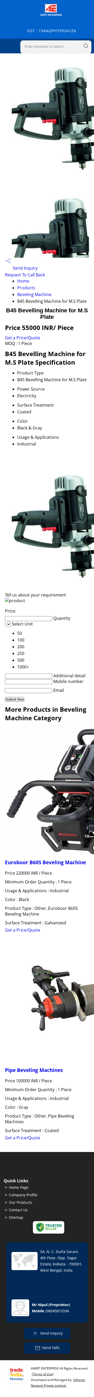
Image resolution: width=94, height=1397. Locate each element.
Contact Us (18, 1209)
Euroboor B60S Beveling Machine (45, 862)
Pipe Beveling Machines (34, 1070)
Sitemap (16, 1217)
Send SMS (51, 1347)
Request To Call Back (25, 275)
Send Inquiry (25, 268)
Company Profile (23, 1194)
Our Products (20, 1202)
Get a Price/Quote (22, 338)
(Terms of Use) (43, 1374)
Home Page (18, 1187)
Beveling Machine (34, 294)
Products (26, 288)
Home (23, 281)
